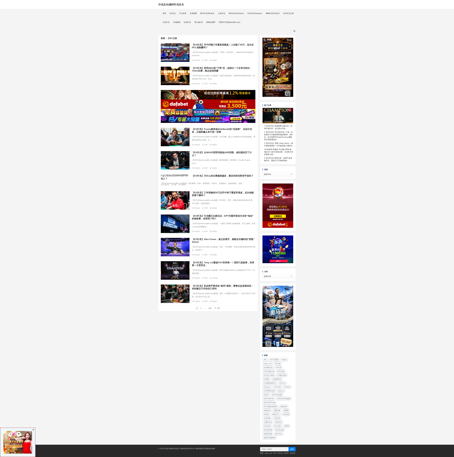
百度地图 (205, 448)
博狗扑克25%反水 (273, 13)
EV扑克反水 (196, 60)
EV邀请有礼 (277, 379)
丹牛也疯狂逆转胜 (270, 406)
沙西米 (286, 426)
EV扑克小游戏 (269, 375)
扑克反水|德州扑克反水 (171, 4)
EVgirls (284, 360)
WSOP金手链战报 (283, 399)
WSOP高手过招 (269, 402)
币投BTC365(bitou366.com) (229, 22)
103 (214, 278)
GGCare (282, 383)
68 (214, 208)
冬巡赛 (266, 414)
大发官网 (267, 418)
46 (214, 84)
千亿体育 (182, 13)
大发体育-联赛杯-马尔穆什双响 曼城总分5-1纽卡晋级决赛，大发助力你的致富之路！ (278, 151)
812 (210, 308)
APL (265, 360)
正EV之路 (277, 426)
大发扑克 (221, 13)
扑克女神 (267, 426)
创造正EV (275, 414)
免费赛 (286, 410)
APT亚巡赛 (274, 360)
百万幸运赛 (279, 430)
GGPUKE (277, 387)
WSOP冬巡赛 (277, 395)
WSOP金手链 (269, 399)
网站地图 (199, 448)
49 (214, 145)
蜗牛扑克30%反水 (207, 13)
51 (214, 168)
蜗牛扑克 (278, 434)
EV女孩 (278, 363)
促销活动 (267, 410)
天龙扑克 (166, 22)
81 (214, 255)
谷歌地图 (212, 448)
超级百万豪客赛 (269, 438)
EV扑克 (173, 13)
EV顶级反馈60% (270, 383)
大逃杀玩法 (268, 422)
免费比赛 (277, 410)
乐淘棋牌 (176, 22)
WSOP (266, 395)
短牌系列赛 (268, 434)
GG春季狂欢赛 (269, 391)
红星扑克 (187, 22)
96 (214, 301)
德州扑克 (278, 422)
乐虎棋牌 (193, 13)
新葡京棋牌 (210, 22)
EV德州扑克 (268, 367)
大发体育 (285, 414)
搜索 (292, 449)
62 (214, 60)
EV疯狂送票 (281, 375)
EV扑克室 (281, 371)
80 (183, 185)
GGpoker (267, 387)
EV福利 (266, 379)
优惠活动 (283, 406)
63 (214, 231)
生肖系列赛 (268, 430)
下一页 (217, 308)
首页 (164, 13)
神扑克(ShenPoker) (236, 13)
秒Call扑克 (198, 22)
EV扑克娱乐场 (269, 371)
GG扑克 (287, 387)
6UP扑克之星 (288, 13)
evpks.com (268, 363)
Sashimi (281, 391)
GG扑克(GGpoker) (254, 13)
